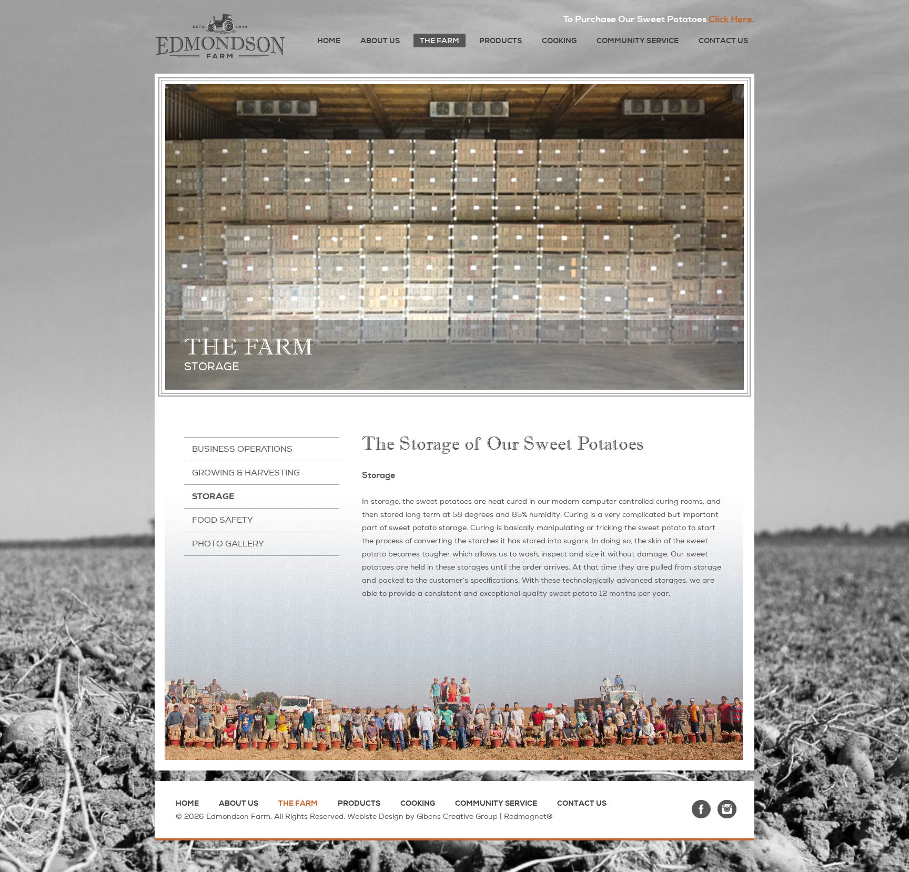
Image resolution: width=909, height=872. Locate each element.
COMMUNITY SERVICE (638, 40)
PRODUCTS (500, 40)
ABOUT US (380, 40)
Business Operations (242, 449)
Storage (213, 496)
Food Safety (222, 520)
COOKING (559, 40)
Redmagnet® (528, 816)
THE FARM (439, 40)
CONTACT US (723, 40)
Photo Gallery (228, 544)
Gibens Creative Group (457, 816)
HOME (328, 40)
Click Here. (731, 19)
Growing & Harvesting (246, 473)
